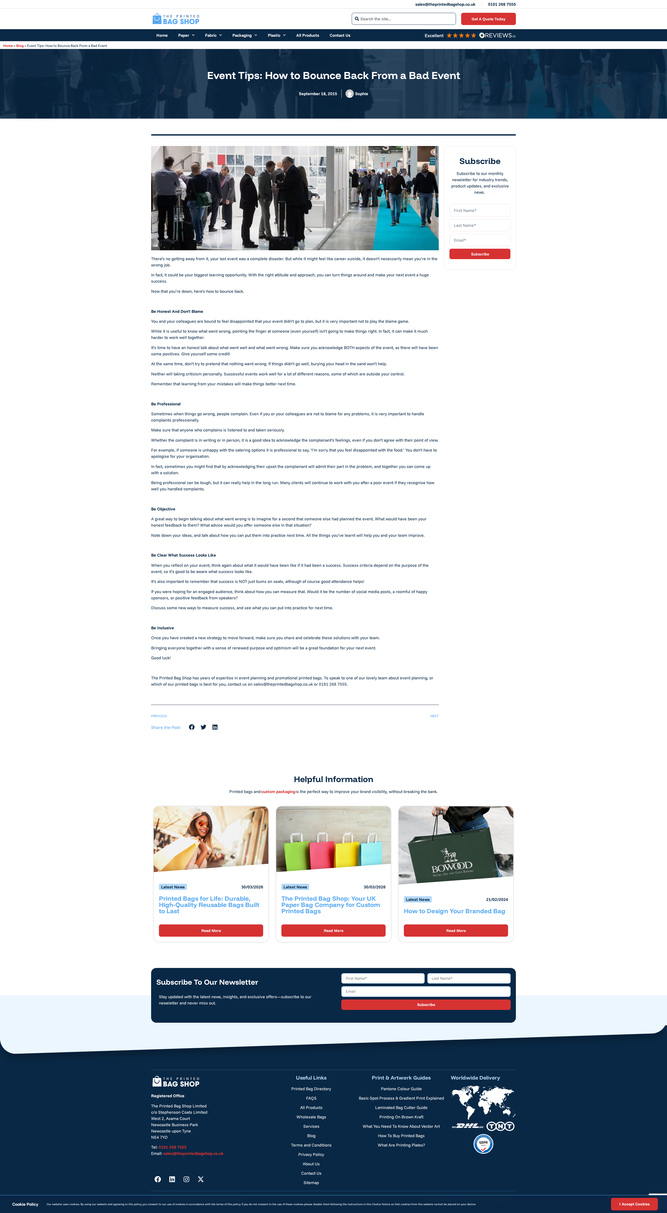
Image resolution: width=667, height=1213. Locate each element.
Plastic (274, 35)
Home (162, 35)
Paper (183, 35)
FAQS (311, 1098)
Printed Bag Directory (311, 1088)
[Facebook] (157, 1179)
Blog (20, 45)
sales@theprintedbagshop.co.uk (445, 4)
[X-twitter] (200, 1179)
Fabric (211, 35)
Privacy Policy (311, 1154)
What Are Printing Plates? (401, 1145)
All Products (307, 35)
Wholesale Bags (311, 1116)
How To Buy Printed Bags (401, 1135)
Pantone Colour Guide (401, 1088)
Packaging (242, 35)
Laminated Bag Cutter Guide (401, 1107)
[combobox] (404, 19)
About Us (311, 1163)
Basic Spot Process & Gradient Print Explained (401, 1098)
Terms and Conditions (311, 1145)
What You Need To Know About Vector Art (401, 1126)
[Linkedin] (171, 1179)
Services (311, 1126)
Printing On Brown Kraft (401, 1116)
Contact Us (340, 35)
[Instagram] (186, 1179)
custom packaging (278, 791)
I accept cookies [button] (634, 1204)
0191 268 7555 (502, 4)
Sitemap (311, 1182)
